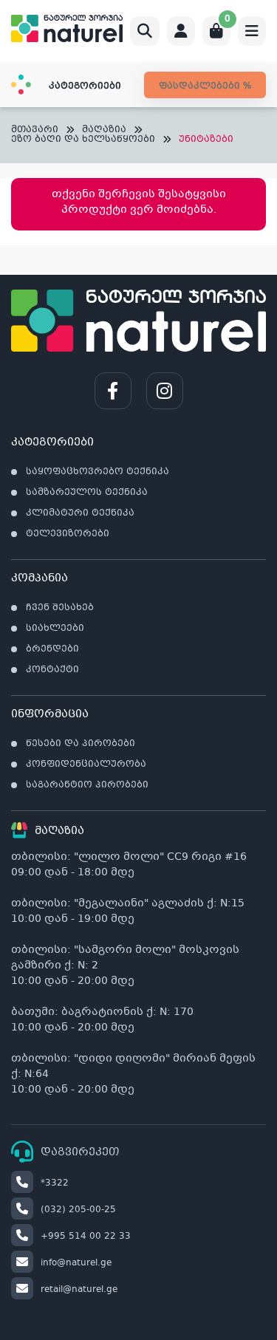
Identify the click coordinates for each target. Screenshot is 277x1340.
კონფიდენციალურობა (86, 764)
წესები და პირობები (80, 744)
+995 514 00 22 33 (86, 1236)
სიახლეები (55, 628)
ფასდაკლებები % (205, 86)
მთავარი (34, 130)
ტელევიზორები (67, 534)
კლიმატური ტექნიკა (80, 513)
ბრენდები (52, 649)
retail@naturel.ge (79, 1289)
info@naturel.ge (76, 1263)
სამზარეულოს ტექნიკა (87, 492)
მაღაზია (104, 130)
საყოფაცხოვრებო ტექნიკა (97, 472)
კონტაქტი (52, 670)
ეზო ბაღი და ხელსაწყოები (83, 140)
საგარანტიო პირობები (87, 785)
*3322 (55, 1183)
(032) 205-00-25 (78, 1210)
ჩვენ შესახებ (60, 608)
